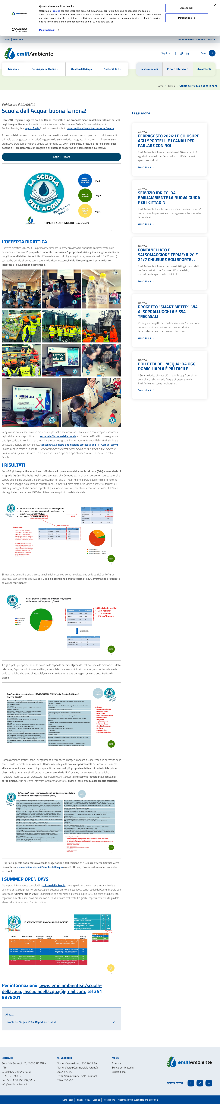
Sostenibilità (119, 1072)
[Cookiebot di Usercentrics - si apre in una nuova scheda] (19, 30)
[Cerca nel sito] (212, 53)
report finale (32, 128)
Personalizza (185, 17)
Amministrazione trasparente (191, 39)
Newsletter (18, 39)
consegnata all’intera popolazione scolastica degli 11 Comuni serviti (79, 445)
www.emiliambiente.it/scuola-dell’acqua (90, 128)
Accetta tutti (186, 8)
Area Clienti (204, 69)
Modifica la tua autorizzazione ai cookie (138, 1099)
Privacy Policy (83, 1099)
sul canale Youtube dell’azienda (58, 436)
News (7, 39)
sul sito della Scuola (54, 885)
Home (160, 86)
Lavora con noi (149, 69)
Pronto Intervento (177, 69)
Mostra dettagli (47, 30)
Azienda (116, 1063)
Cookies (96, 1099)
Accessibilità (109, 1099)
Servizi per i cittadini (123, 1067)
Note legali (67, 1099)
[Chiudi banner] (215, 5)
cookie (56, 11)
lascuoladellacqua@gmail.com (54, 991)
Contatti (212, 39)
